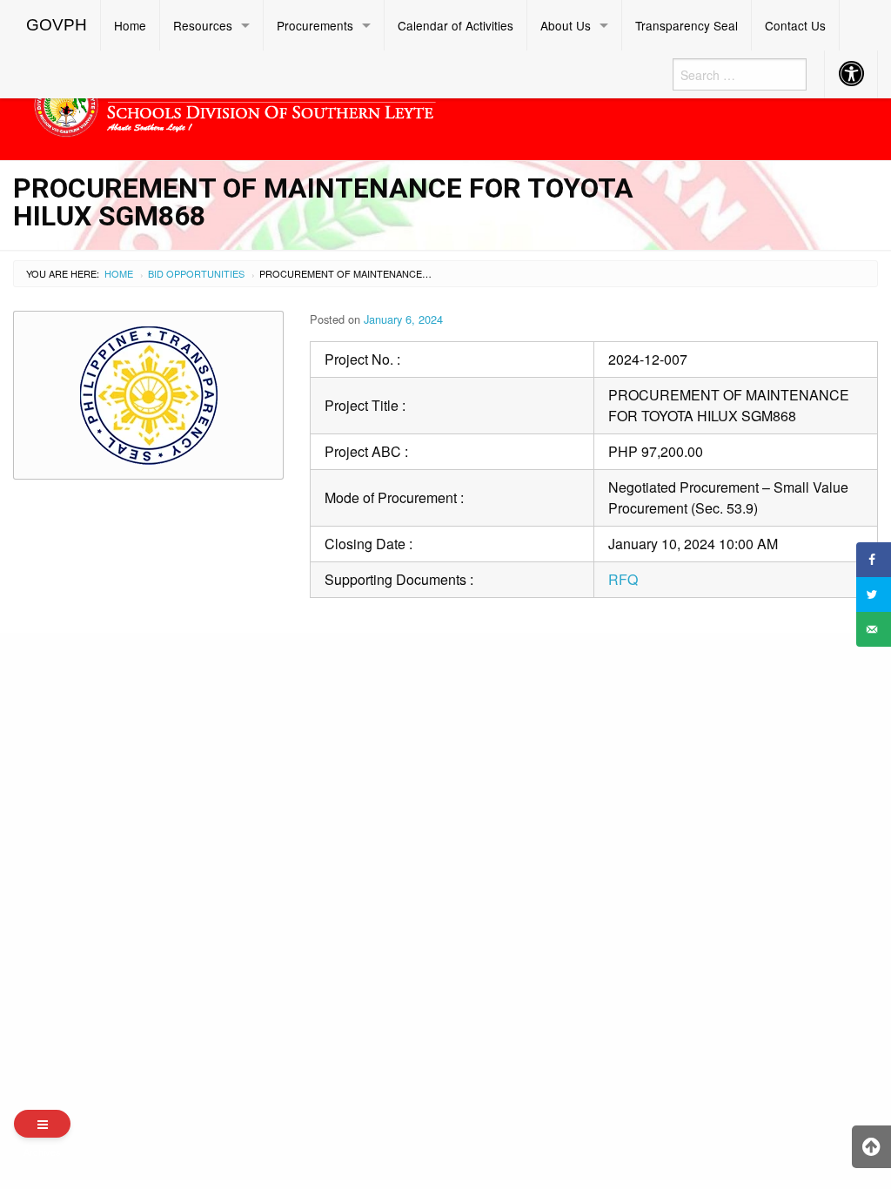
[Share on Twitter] (873, 594)
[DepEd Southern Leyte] (334, 102)
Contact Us (795, 25)
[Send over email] (873, 629)
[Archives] (42, 1124)
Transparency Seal (686, 25)
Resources (202, 25)
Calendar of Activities (455, 25)
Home (130, 25)
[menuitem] (57, 25)
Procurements (315, 25)
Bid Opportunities (196, 273)
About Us (565, 25)
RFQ (623, 579)
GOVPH (56, 25)
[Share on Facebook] (873, 559)
